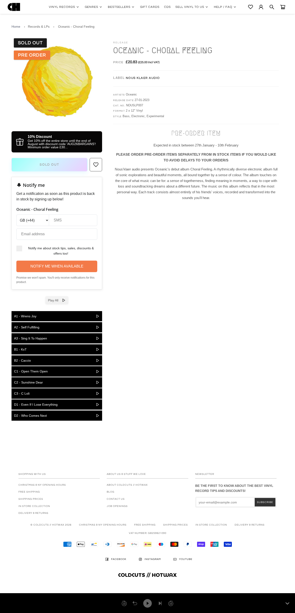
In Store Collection (34, 506)
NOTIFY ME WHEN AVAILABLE (56, 266)
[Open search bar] (272, 7)
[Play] (147, 603)
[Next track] (160, 603)
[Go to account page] (261, 7)
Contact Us (116, 499)
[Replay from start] (135, 603)
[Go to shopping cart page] (282, 7)
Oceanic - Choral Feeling (76, 26)
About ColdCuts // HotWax (127, 485)
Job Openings (117, 506)
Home (16, 26)
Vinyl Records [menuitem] (62, 7)
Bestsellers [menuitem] (119, 7)
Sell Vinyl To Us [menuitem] (189, 7)
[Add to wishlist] (96, 164)
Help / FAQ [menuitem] (223, 7)
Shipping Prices (30, 499)
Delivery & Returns (33, 513)
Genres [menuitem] (91, 7)
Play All (55, 300)
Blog (110, 492)
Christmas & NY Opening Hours (42, 485)
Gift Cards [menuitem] (149, 7)
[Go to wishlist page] (250, 7)
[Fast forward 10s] (170, 603)
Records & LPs (39, 26)
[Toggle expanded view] (287, 603)
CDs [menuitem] (167, 7)
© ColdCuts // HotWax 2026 (50, 525)
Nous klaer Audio (143, 78)
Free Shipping (29, 492)
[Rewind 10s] (124, 603)
